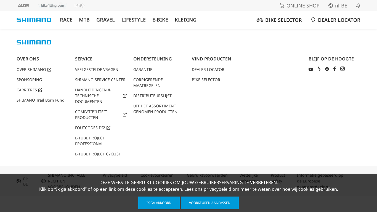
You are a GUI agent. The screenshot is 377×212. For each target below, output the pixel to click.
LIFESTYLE (133, 20)
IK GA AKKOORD (159, 202)
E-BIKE (160, 20)
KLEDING (186, 20)
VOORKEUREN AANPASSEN (209, 202)
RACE (66, 20)
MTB (84, 20)
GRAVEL (105, 20)
